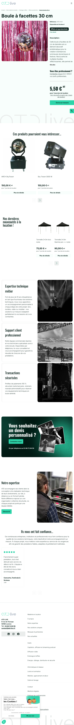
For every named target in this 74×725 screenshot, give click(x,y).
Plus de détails (19, 193)
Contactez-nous (56, 74)
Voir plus (52, 64)
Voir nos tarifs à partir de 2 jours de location (61, 96)
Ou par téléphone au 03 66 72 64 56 (21, 448)
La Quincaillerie (43, 709)
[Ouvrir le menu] (71, 3)
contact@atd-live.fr (8, 628)
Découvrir (6, 511)
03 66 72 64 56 (10, 626)
